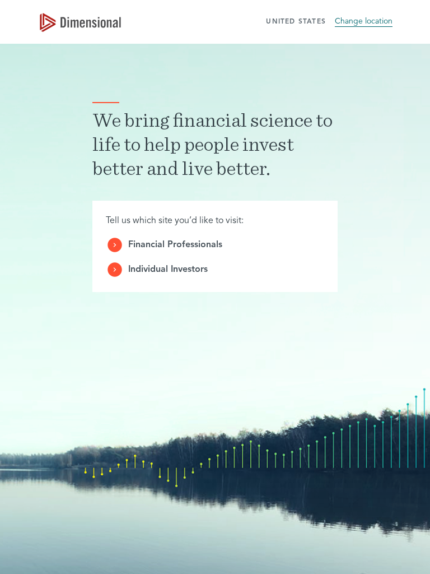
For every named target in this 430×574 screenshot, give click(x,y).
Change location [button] (363, 21)
